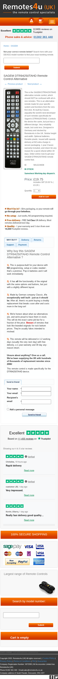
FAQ (34, 661)
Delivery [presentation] (25, 240)
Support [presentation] (10, 245)
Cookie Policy (49, 658)
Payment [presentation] (22, 245)
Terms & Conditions (22, 661)
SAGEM (14, 46)
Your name (12, 388)
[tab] (12, 240)
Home (6, 46)
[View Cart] (41, 20)
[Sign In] (31, 20)
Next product (35, 84)
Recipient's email (12, 399)
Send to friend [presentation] (13, 382)
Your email (12, 393)
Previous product (13, 84)
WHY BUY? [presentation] (12, 240)
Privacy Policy (6, 661)
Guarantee (42, 661)
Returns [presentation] (37, 240)
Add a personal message (21, 409)
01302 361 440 (43, 37)
